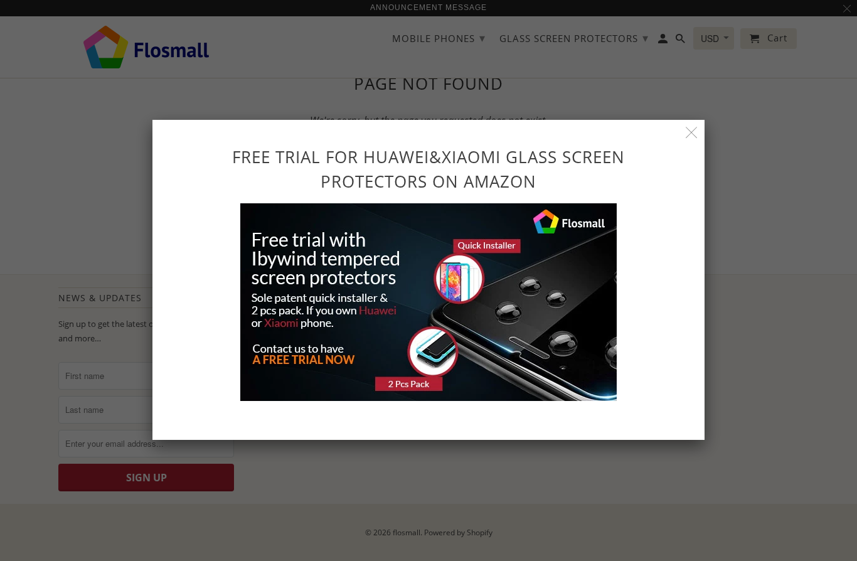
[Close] (692, 133)
